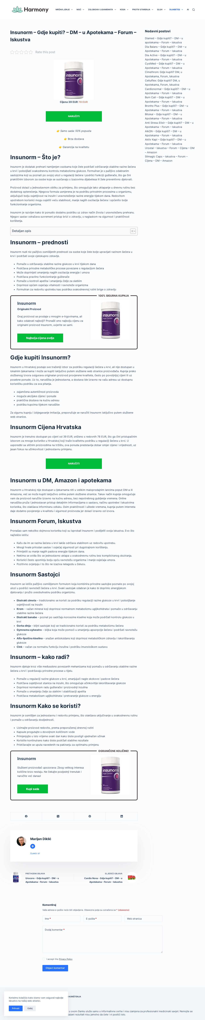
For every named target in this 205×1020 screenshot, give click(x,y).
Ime (48, 918)
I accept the (59, 959)
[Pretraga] (193, 9)
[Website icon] (32, 846)
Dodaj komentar (55, 929)
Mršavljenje (63, 9)
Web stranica (134, 918)
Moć (79, 9)
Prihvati (15, 1008)
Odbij (30, 1008)
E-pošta (91, 918)
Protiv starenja (141, 9)
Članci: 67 (35, 853)
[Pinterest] (90, 816)
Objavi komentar (55, 967)
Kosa (122, 9)
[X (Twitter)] (58, 816)
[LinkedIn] (121, 816)
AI (188, 9)
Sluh (159, 9)
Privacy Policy (65, 959)
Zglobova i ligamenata (100, 9)
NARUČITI (74, 116)
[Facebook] (26, 816)
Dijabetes (174, 9)
